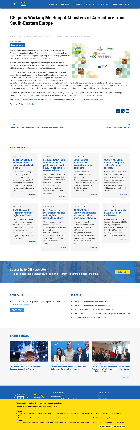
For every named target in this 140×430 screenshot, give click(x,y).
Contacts (122, 4)
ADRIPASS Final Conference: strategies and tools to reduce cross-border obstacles (85, 214)
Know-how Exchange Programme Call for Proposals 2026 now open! (39, 302)
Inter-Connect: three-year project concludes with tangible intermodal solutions (54, 214)
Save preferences (119, 427)
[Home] (19, 4)
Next (128, 124)
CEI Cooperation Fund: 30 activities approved (91, 317)
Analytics (20, 416)
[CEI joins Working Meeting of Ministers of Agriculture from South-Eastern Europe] (101, 60)
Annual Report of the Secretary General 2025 (91, 302)
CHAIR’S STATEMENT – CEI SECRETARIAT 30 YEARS (93, 309)
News (18, 36)
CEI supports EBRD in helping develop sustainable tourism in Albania (23, 164)
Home (12, 36)
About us (101, 396)
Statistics (20, 420)
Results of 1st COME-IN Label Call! (118, 127)
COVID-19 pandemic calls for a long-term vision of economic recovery (114, 164)
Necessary (21, 411)
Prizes (114, 4)
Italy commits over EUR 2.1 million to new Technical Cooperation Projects (25, 368)
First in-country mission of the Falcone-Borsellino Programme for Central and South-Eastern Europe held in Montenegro (111, 369)
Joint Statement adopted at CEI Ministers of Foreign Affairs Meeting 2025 (102, 313)
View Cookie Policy (52, 406)
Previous (14, 124)
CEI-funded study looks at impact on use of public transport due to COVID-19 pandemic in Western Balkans (54, 165)
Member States (103, 398)
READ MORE (32, 194)
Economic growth (17, 45)
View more (16, 310)
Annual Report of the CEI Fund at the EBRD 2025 (92, 306)
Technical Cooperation (17, 364)
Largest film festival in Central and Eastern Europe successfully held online (36, 127)
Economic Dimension (57, 364)
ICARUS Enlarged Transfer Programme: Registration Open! (23, 213)
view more (126, 377)
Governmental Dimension (100, 364)
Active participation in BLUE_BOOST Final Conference (115, 213)
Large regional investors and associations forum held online (83, 164)
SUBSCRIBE (122, 272)
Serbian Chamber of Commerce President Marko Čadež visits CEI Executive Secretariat (69, 368)
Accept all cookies (105, 427)
